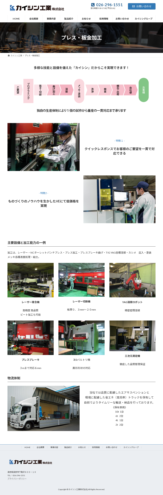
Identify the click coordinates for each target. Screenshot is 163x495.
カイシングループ (131, 447)
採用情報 (96, 447)
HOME (27, 447)
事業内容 (54, 447)
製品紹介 (68, 447)
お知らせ (82, 447)
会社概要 (40, 447)
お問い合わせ (144, 6)
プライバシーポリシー (17, 478)
